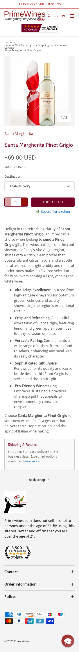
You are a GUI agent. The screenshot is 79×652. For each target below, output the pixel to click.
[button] (67, 641)
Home (8, 42)
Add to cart (53, 202)
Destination (12, 176)
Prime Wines (21, 641)
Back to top (37, 480)
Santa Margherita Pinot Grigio (22, 50)
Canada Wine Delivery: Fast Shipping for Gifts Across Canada (36, 46)
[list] (39, 91)
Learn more (31, 461)
